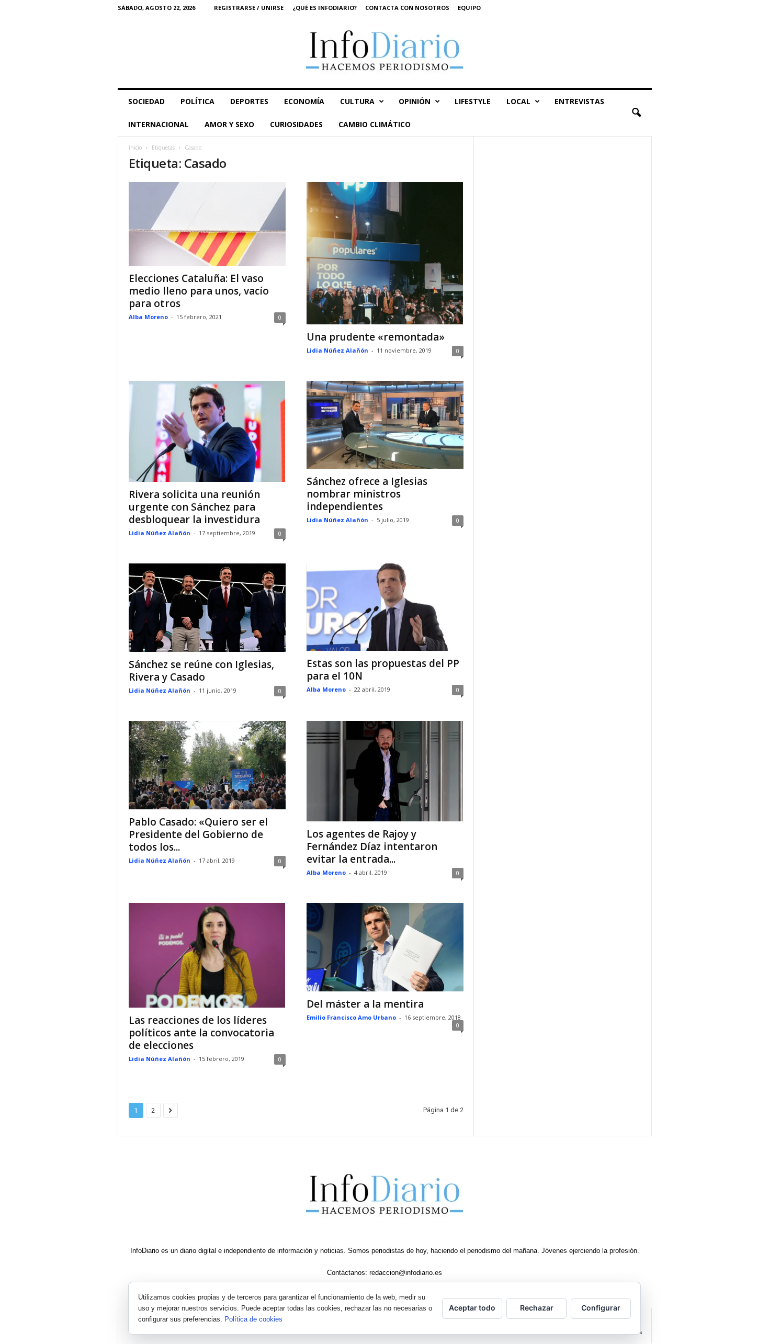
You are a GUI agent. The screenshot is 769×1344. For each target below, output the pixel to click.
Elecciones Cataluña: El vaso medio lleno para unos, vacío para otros (199, 291)
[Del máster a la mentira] (385, 947)
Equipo (469, 8)
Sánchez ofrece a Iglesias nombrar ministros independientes (367, 494)
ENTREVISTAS (579, 101)
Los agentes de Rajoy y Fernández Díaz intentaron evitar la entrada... (372, 846)
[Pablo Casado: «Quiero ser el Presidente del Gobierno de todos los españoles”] (207, 765)
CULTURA (357, 101)
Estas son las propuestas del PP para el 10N (383, 670)
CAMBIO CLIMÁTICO (374, 124)
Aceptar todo (472, 1307)
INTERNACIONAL (158, 124)
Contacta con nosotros (407, 8)
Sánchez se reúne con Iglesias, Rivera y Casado (201, 671)
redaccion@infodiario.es (405, 1273)
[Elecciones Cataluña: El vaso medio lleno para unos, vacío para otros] (207, 224)
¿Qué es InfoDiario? (324, 8)
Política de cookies (253, 1319)
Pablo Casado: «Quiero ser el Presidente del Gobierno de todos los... (198, 834)
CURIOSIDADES (296, 124)
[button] (636, 113)
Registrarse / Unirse (249, 8)
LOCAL (518, 101)
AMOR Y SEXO (229, 124)
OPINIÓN (415, 101)
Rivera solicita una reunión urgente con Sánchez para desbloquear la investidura (194, 507)
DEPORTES (249, 101)
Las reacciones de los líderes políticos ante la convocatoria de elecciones (201, 1032)
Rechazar (536, 1307)
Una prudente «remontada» (376, 337)
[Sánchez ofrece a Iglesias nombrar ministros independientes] (385, 425)
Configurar (600, 1307)
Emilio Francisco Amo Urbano (351, 1017)
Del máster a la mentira (365, 1004)
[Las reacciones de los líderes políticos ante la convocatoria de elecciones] (207, 955)
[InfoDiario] (385, 51)
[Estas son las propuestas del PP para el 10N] (385, 607)
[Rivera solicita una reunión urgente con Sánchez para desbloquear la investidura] (207, 431)
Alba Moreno (148, 317)
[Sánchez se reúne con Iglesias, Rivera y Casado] (207, 607)
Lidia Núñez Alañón (337, 350)
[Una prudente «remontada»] (385, 253)
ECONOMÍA (304, 101)
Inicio (135, 147)
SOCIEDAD (146, 101)
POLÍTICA (197, 101)
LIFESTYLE (473, 101)
